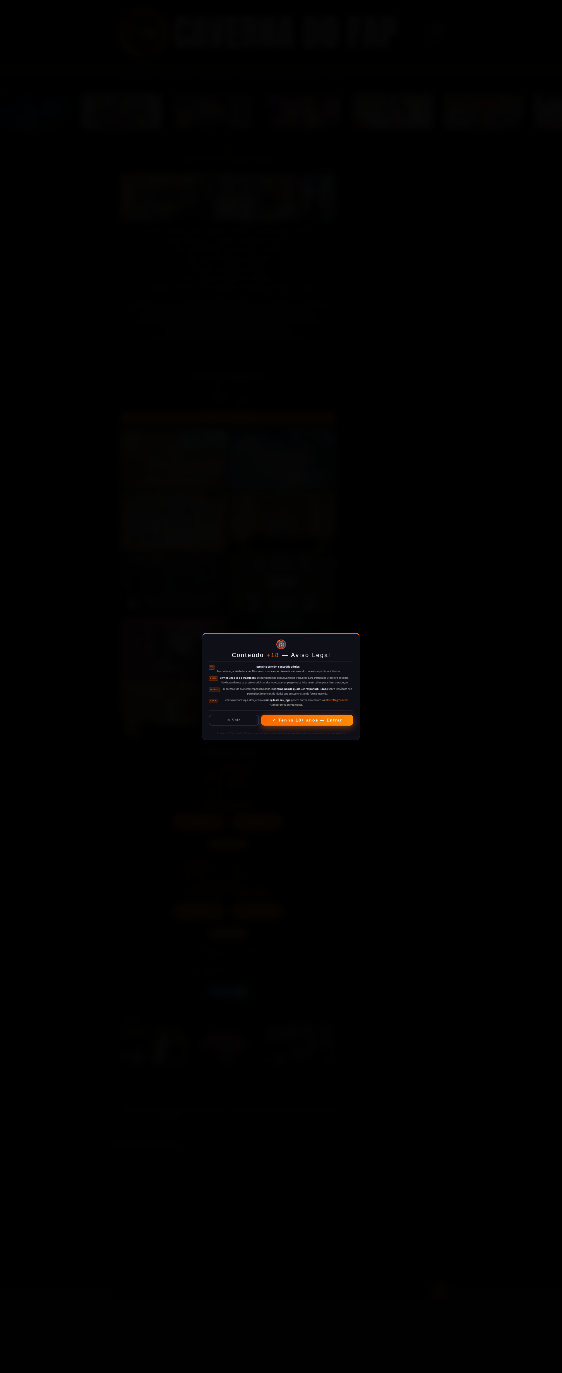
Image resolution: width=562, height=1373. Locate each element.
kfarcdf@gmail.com (336, 700)
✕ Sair (233, 720)
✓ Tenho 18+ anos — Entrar (307, 720)
